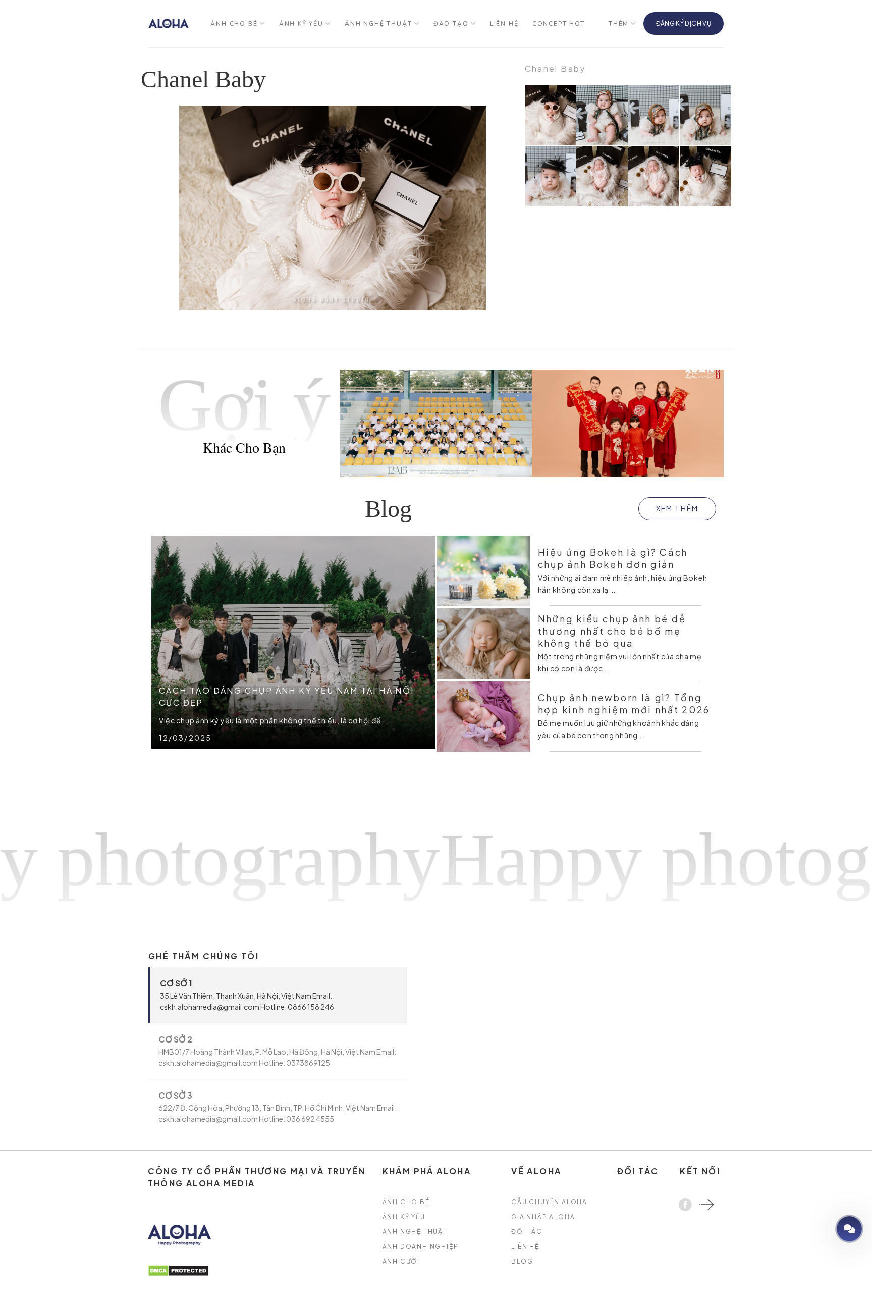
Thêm (619, 24)
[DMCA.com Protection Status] (178, 1269)
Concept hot (558, 24)
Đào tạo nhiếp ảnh (820, 1228)
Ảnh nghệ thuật (378, 24)
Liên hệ (504, 24)
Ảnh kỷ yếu (301, 24)
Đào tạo (451, 24)
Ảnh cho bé (233, 24)
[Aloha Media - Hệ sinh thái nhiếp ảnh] (168, 23)
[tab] (277, 995)
